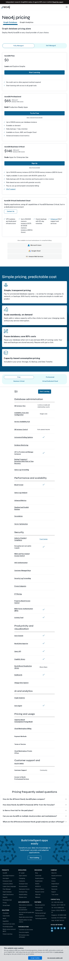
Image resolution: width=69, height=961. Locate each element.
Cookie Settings (58, 952)
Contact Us (10, 211)
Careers (53, 878)
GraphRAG (5, 921)
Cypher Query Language (9, 886)
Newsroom (54, 889)
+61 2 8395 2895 (61, 917)
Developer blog (23, 892)
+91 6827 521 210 (59, 920)
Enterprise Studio (7, 881)
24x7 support (11, 189)
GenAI (4, 918)
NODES (37, 883)
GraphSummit (38, 881)
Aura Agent (6, 878)
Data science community (25, 905)
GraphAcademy (23, 894)
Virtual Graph (6, 905)
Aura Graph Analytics (8, 875)
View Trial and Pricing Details (34, 117)
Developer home (23, 883)
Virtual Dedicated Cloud (50, 381)
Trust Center (43, 539)
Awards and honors (56, 875)
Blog (36, 873)
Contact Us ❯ (55, 899)
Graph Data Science (8, 894)
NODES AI (38, 886)
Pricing (5, 902)
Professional (50, 377)
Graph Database (7, 892)
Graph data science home (26, 917)
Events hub (38, 875)
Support (53, 892)
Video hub (37, 894)
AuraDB (5, 873)
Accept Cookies (35, 958)
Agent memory (23, 875)
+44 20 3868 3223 (59, 907)
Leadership (54, 886)
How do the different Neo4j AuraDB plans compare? (24, 799)
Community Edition (8, 883)
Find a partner (39, 907)
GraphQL (5, 897)
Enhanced (54, 219)
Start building (34, 858)
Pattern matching (7, 934)
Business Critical (19, 381)
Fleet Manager (7, 889)
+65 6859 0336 (61, 915)
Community (22, 881)
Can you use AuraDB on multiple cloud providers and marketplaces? (30, 816)
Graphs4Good (55, 883)
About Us (53, 873)
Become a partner (40, 905)
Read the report (58, 2)
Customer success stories (26, 929)
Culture (53, 881)
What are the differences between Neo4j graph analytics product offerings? (33, 822)
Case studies (6, 915)
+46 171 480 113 (60, 905)
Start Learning (45, 391)
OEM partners (39, 910)
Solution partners (40, 915)
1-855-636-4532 (58, 902)
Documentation (23, 886)
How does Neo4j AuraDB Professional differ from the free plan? (29, 805)
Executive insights (24, 932)
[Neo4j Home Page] (5, 7)
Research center (39, 892)
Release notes (23, 897)
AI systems (6, 913)
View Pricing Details (34, 167)
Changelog (22, 878)
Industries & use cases (9, 924)
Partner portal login (40, 913)
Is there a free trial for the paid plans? (18, 810)
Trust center (54, 894)
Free (18, 377)
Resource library (39, 889)
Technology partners (41, 918)
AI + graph (21, 873)
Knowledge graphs (8, 926)
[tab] (10, 22)
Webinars (37, 897)
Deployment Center (24, 889)
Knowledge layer (7, 900)
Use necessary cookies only (55, 958)
